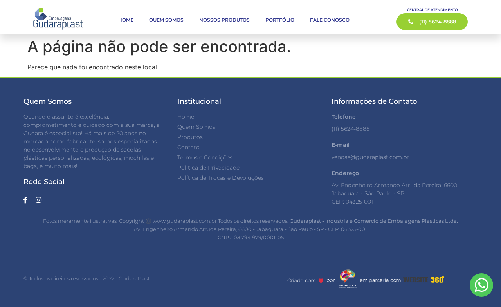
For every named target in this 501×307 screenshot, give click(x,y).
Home (125, 20)
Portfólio (279, 20)
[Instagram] (38, 199)
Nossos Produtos (224, 20)
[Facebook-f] (25, 199)
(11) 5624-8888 (351, 128)
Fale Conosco (330, 20)
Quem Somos (166, 20)
